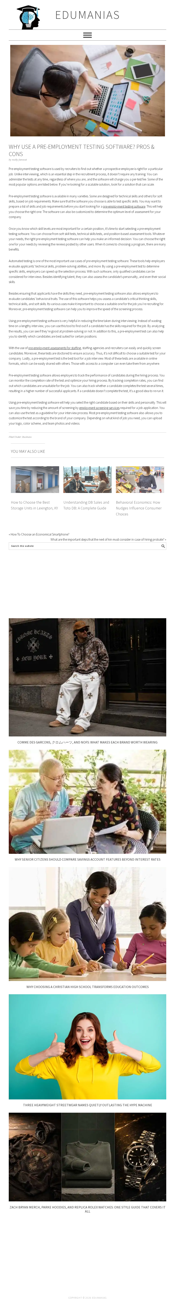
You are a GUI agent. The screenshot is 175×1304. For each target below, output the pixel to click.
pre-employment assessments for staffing (54, 348)
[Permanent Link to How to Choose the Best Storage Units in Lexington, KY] (35, 469)
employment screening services (99, 408)
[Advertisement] (87, 584)
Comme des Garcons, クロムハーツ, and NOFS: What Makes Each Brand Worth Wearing (88, 742)
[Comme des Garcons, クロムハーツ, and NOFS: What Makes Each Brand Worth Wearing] (87, 735)
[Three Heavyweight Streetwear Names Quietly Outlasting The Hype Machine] (87, 1098)
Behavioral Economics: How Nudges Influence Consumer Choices (139, 508)
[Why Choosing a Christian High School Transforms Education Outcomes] (87, 980)
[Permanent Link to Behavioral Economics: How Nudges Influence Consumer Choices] (140, 469)
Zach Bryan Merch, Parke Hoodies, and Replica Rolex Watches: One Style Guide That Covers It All (88, 1209)
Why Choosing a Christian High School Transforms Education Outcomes (87, 987)
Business (27, 437)
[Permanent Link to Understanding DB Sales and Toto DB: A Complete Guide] (87, 469)
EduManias (87, 14)
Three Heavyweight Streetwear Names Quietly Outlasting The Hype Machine (87, 1105)
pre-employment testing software (124, 206)
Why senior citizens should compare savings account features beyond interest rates (87, 859)
